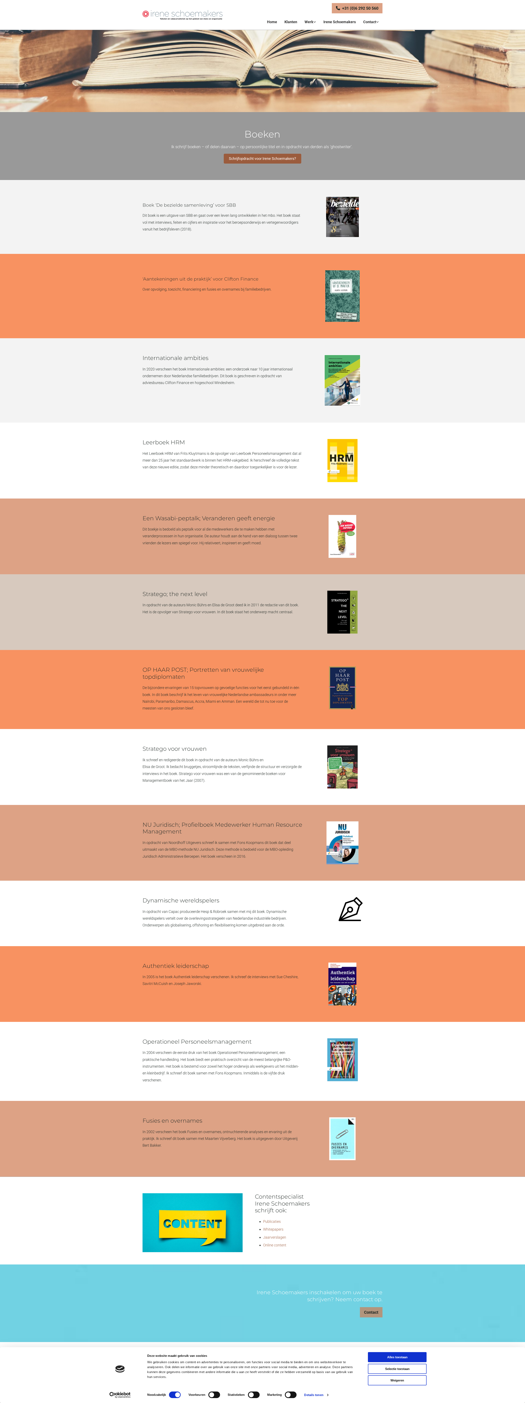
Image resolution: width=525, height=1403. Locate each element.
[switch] (214, 1395)
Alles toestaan (397, 1357)
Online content (274, 1245)
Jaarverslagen (274, 1237)
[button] (357, 8)
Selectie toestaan (397, 1369)
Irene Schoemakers (339, 22)
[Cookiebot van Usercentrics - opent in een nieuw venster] (120, 1395)
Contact (369, 22)
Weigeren (397, 1380)
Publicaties (272, 1221)
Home (272, 22)
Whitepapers (273, 1229)
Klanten (290, 22)
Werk (309, 22)
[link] (310, 22)
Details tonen (313, 1395)
